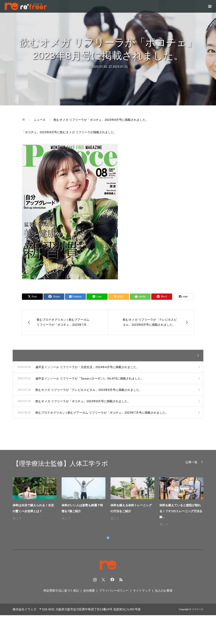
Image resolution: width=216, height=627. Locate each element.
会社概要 (89, 590)
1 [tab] (108, 538)
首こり (17, 518)
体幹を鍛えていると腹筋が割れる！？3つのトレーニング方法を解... (180, 511)
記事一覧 (191, 462)
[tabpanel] (110, 502)
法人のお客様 (164, 590)
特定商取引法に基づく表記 (61, 590)
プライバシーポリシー (114, 590)
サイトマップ (142, 590)
